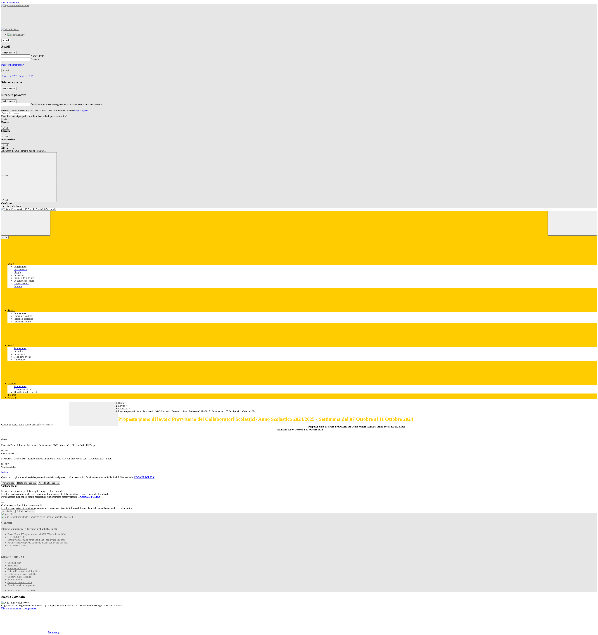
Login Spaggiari (81, 110)
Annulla (5, 206)
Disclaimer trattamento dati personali (19, 608)
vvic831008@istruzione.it (39, 539)
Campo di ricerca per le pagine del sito (20, 424)
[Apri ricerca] (572, 223)
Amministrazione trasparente (21, 585)
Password (35, 59)
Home (121, 403)
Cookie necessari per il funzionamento (20, 505)
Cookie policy (14, 562)
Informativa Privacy (17, 568)
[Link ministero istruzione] (15, 5)
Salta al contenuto (10, 2)
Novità (121, 405)
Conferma (16, 206)
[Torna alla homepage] (299, 209)
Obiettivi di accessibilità (19, 576)
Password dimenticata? (12, 64)
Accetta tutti (49, 483)
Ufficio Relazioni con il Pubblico (23, 571)
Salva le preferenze (25, 511)
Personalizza (8, 483)
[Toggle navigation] (25, 223)
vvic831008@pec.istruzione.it (40, 542)
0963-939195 (18, 537)
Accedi (5, 40)
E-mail (34, 104)
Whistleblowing (15, 579)
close (4, 237)
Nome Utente (37, 56)
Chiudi (5, 128)
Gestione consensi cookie (19, 582)
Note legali (12, 565)
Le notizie (123, 408)
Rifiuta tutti (26, 483)
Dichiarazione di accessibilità (21, 574)
